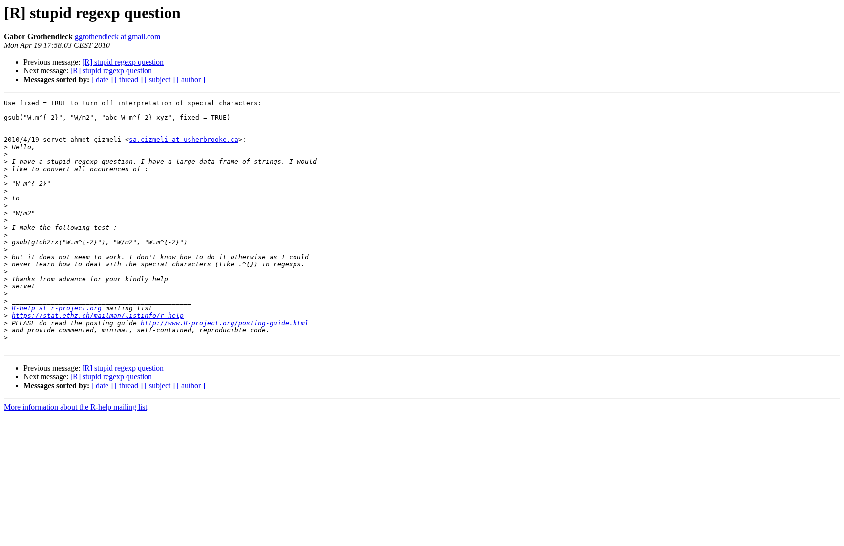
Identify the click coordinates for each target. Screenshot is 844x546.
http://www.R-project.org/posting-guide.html (225, 323)
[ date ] (102, 79)
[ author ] (191, 79)
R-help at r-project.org (57, 308)
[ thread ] (129, 79)
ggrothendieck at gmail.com (117, 36)
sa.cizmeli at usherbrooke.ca (183, 139)
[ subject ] (160, 79)
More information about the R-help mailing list (75, 407)
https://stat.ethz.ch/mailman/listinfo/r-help (98, 315)
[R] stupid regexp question (123, 62)
